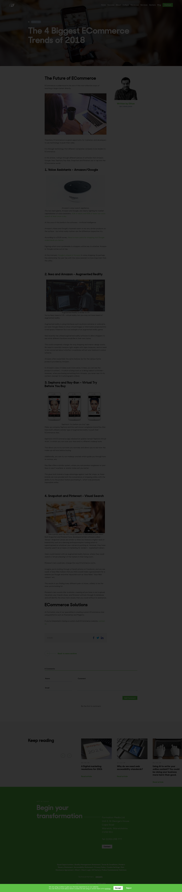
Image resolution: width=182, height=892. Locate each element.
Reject (128, 888)
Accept (118, 888)
